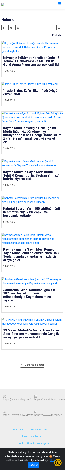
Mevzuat (18, 429)
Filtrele (58, 35)
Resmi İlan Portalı (32, 436)
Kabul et (33, 465)
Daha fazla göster (34, 364)
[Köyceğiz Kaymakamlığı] (15, 4)
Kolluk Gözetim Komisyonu (34, 443)
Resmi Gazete (39, 429)
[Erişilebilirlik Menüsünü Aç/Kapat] (58, 462)
